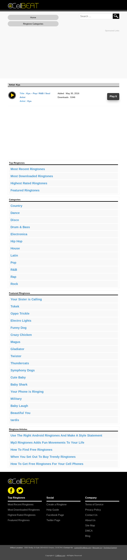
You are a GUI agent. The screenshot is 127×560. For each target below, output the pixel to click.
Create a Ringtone (56, 504)
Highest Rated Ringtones (29, 183)
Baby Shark (19, 384)
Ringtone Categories (33, 24)
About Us (90, 520)
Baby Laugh (19, 405)
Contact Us (91, 515)
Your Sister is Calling (26, 299)
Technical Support (110, 548)
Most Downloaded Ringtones (32, 176)
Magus (15, 342)
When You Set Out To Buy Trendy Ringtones (43, 456)
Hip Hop (16, 241)
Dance (15, 213)
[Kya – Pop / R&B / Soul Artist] (12, 95)
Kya (29, 101)
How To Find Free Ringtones (31, 449)
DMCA (89, 530)
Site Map (90, 525)
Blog (87, 536)
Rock (14, 284)
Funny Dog (18, 327)
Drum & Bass (20, 227)
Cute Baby (18, 377)
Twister (16, 356)
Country (16, 205)
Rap (13, 276)
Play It (113, 96)
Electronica (19, 234)
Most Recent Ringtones (28, 169)
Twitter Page (53, 520)
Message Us (97, 548)
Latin (14, 255)
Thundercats (20, 363)
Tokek (15, 306)
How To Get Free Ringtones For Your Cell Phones (47, 464)
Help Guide (52, 509)
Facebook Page (55, 515)
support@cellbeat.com (82, 548)
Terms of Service (94, 504)
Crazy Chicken (21, 334)
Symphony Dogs (23, 370)
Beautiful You (20, 413)
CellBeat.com (60, 555)
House (15, 248)
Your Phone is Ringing (27, 391)
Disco (15, 220)
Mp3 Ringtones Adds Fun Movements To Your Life (47, 442)
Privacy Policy (93, 509)
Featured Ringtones (25, 190)
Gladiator (17, 349)
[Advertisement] (63, 54)
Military (16, 398)
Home (33, 17)
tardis (15, 420)
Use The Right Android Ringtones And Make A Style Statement (56, 435)
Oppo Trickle (20, 313)
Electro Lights (21, 320)
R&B (14, 269)
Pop (13, 262)
